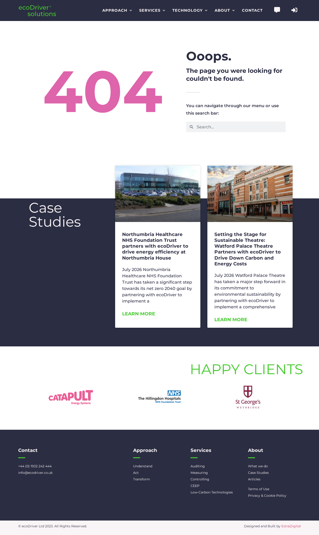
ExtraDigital (291, 526)
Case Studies (258, 473)
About (222, 10)
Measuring (199, 473)
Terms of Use (258, 489)
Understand (142, 466)
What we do (258, 466)
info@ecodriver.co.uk (35, 473)
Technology (187, 10)
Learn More (138, 314)
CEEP (195, 486)
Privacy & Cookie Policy (267, 495)
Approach (114, 10)
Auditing (198, 466)
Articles (254, 479)
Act (136, 473)
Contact (252, 10)
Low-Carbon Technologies (212, 492)
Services (149, 10)
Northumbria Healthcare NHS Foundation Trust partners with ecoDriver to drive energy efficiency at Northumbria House (155, 246)
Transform (141, 479)
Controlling (200, 479)
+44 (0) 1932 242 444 (35, 466)
